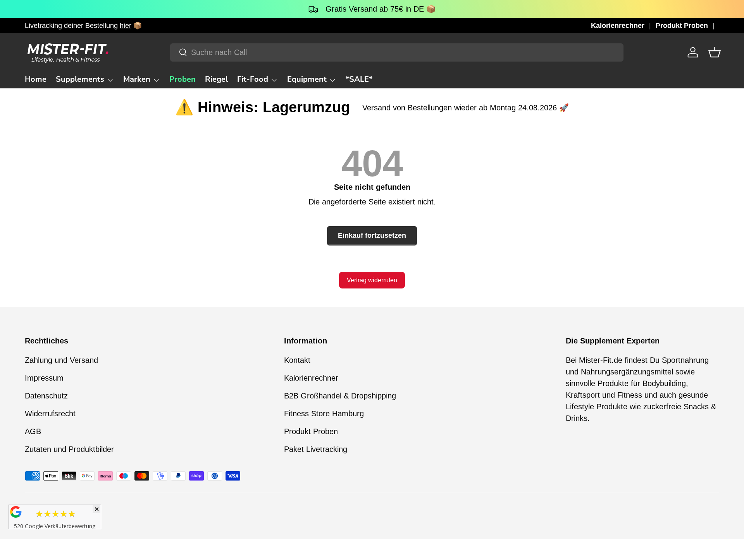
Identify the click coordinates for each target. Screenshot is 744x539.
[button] (714, 52)
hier (125, 25)
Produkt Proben (682, 25)
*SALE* (359, 79)
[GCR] (16, 512)
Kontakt (297, 360)
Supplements (80, 79)
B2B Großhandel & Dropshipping (340, 395)
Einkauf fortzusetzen (372, 235)
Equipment (307, 79)
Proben (182, 79)
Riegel (216, 79)
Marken (136, 79)
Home (35, 79)
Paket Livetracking (315, 449)
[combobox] (396, 52)
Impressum (44, 378)
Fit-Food (252, 79)
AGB (33, 431)
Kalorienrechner (617, 25)
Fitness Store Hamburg (324, 413)
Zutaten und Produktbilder (69, 449)
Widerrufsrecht (50, 413)
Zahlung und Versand (61, 360)
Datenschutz (46, 395)
